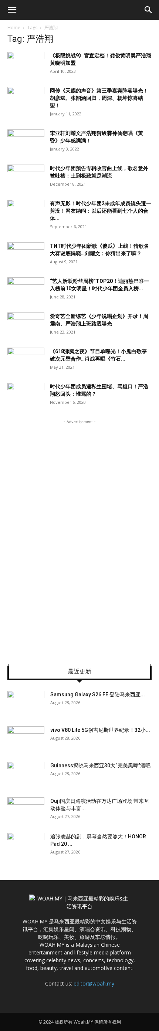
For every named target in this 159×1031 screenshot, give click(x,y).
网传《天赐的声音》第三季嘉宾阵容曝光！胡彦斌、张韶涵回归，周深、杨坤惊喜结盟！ (99, 98)
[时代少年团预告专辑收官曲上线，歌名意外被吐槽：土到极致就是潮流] (25, 177)
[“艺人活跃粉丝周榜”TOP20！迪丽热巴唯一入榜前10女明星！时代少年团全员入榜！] (25, 290)
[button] (12, 10)
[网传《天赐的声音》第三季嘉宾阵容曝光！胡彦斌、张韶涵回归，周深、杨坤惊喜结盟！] (25, 99)
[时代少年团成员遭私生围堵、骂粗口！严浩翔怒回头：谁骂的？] (25, 395)
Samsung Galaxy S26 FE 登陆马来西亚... (97, 694)
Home (13, 27)
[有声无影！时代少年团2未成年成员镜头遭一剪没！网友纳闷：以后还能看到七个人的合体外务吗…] (25, 212)
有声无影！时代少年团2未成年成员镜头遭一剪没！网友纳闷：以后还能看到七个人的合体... (100, 210)
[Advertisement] (79, 537)
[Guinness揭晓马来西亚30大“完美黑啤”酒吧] (25, 775)
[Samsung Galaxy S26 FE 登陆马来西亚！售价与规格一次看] (25, 704)
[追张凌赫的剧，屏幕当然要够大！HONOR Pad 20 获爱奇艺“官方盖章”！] (25, 846)
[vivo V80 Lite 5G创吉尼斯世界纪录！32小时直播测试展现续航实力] (25, 739)
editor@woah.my (94, 983)
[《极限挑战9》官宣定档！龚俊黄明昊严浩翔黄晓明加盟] (25, 64)
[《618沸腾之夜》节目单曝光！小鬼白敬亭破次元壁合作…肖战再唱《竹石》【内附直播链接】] (25, 360)
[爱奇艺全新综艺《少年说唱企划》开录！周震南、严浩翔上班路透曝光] (25, 325)
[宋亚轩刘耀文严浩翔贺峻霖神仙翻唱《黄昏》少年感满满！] (25, 142)
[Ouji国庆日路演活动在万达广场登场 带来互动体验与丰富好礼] (25, 810)
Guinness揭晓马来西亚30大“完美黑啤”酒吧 (100, 765)
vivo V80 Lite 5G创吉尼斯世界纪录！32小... (100, 730)
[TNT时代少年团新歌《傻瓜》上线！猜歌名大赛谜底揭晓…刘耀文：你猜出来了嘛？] (25, 255)
